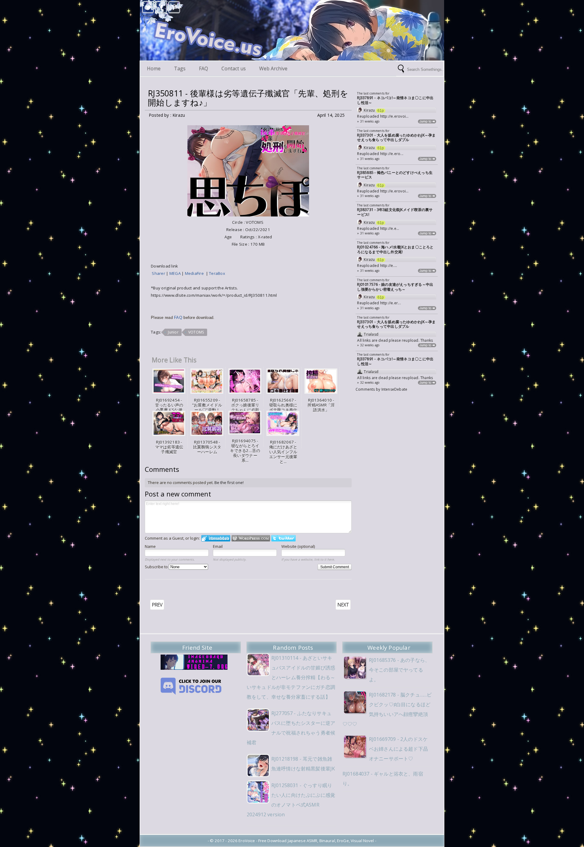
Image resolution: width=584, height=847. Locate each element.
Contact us (233, 68)
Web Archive (273, 68)
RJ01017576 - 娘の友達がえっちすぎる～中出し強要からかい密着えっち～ (395, 287)
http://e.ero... (391, 153)
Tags (180, 68)
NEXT (343, 604)
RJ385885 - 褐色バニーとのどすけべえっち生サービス (395, 175)
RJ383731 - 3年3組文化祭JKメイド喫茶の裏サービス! (395, 212)
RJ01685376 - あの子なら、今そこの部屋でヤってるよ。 (399, 670)
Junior (173, 332)
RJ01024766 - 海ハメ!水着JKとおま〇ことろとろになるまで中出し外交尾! (395, 249)
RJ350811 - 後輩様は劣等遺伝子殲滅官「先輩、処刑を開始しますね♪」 (248, 98)
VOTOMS (196, 332)
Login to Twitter (283, 538)
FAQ (203, 68)
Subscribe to (157, 566)
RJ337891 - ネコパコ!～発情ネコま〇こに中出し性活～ (395, 100)
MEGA (175, 273)
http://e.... (388, 265)
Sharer (159, 273)
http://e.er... (390, 303)
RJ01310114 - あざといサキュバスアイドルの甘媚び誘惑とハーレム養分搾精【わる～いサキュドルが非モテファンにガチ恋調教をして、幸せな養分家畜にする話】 (291, 677)
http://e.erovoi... (394, 116)
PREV (157, 604)
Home (154, 68)
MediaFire (195, 273)
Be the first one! (229, 482)
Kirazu (369, 110)
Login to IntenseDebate (215, 538)
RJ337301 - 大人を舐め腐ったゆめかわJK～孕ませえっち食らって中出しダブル (396, 137)
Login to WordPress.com (250, 538)
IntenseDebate (394, 389)
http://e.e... (389, 228)
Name (150, 546)
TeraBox (217, 273)
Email (218, 546)
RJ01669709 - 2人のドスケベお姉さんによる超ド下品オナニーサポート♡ (398, 749)
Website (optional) (298, 546)
